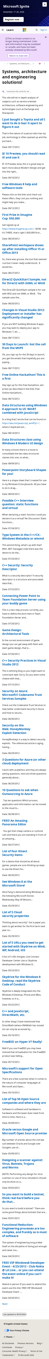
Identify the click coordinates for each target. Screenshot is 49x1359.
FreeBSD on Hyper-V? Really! (22, 1042)
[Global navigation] (2, 29)
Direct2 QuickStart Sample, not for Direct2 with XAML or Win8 (24, 281)
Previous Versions (26, 1343)
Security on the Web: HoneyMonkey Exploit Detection (16, 729)
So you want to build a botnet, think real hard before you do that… (23, 1198)
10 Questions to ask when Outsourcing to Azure (20, 792)
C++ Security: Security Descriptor (17, 567)
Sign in (43, 30)
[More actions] (44, 64)
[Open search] (36, 29)
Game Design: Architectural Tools (15, 632)
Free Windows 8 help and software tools (19, 186)
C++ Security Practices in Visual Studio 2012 (24, 662)
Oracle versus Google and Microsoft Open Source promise (24, 1131)
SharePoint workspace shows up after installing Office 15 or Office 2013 (23, 249)
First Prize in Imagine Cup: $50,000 (17, 216)
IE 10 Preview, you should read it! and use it (23, 155)
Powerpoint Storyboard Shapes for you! (24, 472)
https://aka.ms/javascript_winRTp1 (20, 423)
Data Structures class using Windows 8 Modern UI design (22, 441)
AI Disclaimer (8, 1343)
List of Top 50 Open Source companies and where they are (24, 1101)
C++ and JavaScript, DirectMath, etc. (15, 1013)
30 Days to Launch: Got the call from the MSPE (24, 346)
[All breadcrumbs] (4, 64)
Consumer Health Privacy (13, 1351)
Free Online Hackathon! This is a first (23, 376)
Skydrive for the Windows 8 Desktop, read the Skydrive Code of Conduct (21, 980)
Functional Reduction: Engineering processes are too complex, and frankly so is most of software (24, 1230)
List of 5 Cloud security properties (15, 914)
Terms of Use (36, 1351)
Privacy (18, 1347)
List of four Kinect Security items (14, 853)
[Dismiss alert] (44, 4)
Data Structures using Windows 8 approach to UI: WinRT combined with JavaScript (24, 409)
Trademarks (7, 1355)
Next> (5, 1303)
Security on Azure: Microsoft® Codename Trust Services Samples (22, 694)
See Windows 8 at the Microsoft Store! (17, 883)
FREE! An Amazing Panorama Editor (14, 822)
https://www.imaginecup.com (17, 228)
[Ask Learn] (40, 64)
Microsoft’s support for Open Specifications (22, 1070)
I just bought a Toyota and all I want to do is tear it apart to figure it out (23, 123)
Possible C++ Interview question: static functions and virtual (20, 504)
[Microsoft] (24, 30)
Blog (39, 1343)
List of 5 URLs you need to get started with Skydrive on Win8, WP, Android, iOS (23, 946)
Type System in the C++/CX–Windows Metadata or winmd (23, 536)
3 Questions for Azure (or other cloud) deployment (24, 761)
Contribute (7, 1347)
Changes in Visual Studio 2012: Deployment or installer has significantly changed (23, 313)
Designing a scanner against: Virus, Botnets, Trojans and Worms (22, 1163)
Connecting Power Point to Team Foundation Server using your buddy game (23, 599)
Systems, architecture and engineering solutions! (21, 63)
